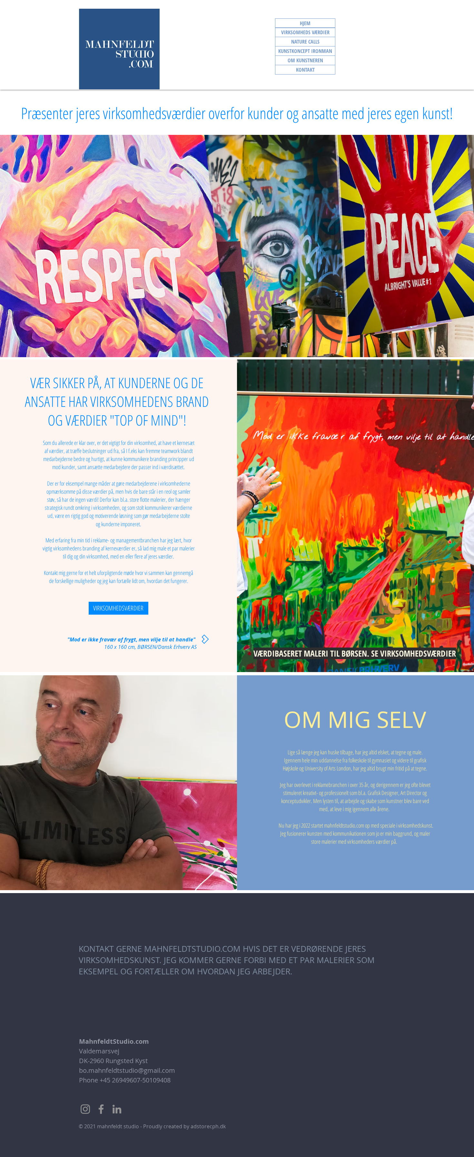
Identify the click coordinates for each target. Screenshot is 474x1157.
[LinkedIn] (117, 1109)
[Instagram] (85, 1109)
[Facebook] (101, 1109)
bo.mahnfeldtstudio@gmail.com (127, 1070)
